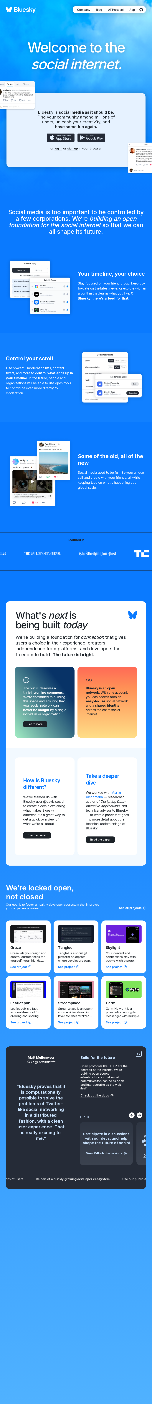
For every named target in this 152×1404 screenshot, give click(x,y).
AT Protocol (116, 9)
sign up (72, 148)
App (132, 9)
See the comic (37, 835)
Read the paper (100, 839)
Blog (99, 9)
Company (83, 9)
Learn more (35, 724)
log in (58, 148)
